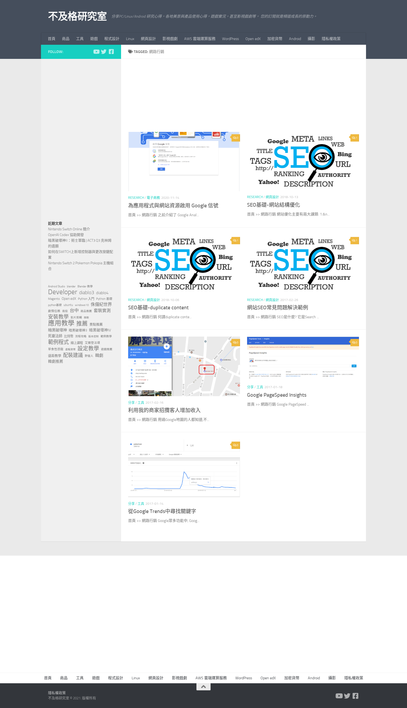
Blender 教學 (85, 286)
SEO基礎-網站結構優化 (273, 205)
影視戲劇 (170, 39)
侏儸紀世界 (101, 304)
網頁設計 (148, 39)
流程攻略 (80, 336)
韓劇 (99, 355)
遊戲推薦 (106, 349)
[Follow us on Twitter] (103, 51)
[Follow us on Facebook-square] (111, 51)
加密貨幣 (274, 39)
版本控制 (93, 336)
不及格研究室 (77, 16)
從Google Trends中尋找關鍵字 (162, 511)
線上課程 (77, 343)
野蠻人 (89, 356)
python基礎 (55, 305)
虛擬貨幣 (70, 349)
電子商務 (153, 198)
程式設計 (111, 39)
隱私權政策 (331, 39)
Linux (130, 39)
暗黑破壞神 (57, 330)
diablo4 (102, 292)
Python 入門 (86, 299)
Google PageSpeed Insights (276, 395)
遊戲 (94, 39)
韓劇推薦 (55, 361)
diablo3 (86, 292)
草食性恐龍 (55, 349)
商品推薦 (86, 311)
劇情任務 (54, 311)
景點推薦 (96, 324)
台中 (74, 310)
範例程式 (58, 342)
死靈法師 (55, 336)
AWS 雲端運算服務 (200, 39)
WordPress (230, 39)
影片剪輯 (76, 317)
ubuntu (68, 305)
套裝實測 (102, 310)
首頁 (51, 39)
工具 (80, 39)
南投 (65, 311)
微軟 (86, 317)
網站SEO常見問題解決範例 (277, 308)
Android (295, 39)
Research (136, 198)
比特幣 (68, 336)
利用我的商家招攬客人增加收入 (164, 410)
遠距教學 (54, 356)
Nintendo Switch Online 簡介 (69, 229)
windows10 (82, 305)
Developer (62, 292)
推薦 (82, 323)
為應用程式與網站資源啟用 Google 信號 (173, 206)
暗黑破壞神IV (100, 330)
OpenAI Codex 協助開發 (66, 235)
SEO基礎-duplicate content (158, 308)
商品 (65, 39)
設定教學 (88, 348)
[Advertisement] (247, 99)
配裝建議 (73, 355)
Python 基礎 (104, 299)
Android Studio (56, 286)
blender (71, 286)
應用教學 (61, 323)
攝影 (311, 39)
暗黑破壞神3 (78, 330)
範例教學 (106, 336)
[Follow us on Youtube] (96, 51)
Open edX (253, 39)
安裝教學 (58, 317)
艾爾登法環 (92, 343)
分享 (131, 403)
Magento (54, 299)
